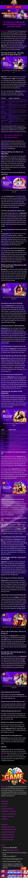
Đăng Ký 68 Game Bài (8, 827)
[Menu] (2, 2)
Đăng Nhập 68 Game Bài (9, 829)
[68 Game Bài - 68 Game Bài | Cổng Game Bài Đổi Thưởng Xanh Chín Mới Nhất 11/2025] (14, 2)
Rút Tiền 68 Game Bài (8, 834)
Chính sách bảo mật (8, 808)
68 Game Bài (4, 786)
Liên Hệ (5, 806)
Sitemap (5, 819)
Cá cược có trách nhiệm (9, 814)
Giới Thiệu (5, 803)
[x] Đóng (23, 868)
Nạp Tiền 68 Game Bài (9, 832)
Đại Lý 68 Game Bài (8, 839)
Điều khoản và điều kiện (9, 811)
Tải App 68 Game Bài (8, 837)
